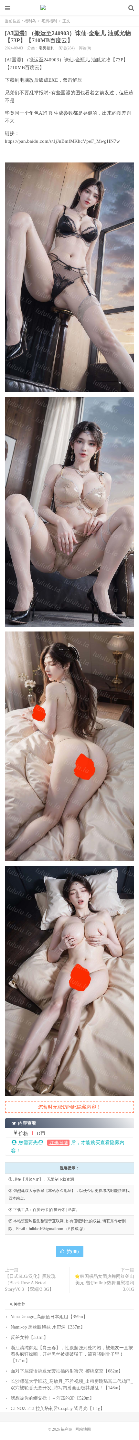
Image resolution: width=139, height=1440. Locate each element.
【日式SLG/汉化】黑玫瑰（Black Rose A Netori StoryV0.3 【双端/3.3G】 (30, 1283)
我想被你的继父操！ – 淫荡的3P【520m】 (52, 1398)
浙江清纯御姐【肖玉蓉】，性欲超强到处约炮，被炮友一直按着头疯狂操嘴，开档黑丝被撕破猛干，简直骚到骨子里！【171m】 (72, 1354)
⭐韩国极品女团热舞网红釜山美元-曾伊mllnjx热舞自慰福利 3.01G (104, 1283)
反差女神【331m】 (29, 1337)
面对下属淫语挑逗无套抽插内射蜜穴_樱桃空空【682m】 (67, 1371)
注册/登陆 (58, 1142)
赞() (73, 1251)
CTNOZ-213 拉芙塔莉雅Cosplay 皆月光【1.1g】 (58, 1408)
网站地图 (83, 1429)
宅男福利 (49, 21)
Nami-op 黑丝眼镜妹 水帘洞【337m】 (48, 1327)
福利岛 (69, 8)
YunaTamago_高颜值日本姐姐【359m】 (49, 1316)
